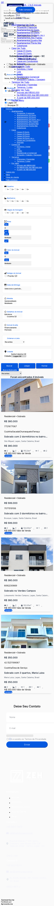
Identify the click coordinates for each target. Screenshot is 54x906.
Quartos (10, 186)
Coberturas (22, 45)
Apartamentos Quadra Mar (29, 40)
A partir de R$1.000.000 (28, 97)
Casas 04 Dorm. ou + (27, 58)
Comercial (16, 66)
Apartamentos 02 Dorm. (28, 30)
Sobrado (21, 64)
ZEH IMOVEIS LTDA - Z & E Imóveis (24, 5)
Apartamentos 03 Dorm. (28, 32)
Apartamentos (18, 24)
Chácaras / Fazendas (27, 84)
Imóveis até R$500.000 (28, 92)
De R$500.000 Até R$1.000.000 (32, 95)
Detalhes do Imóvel (14, 312)
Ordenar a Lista (13, 338)
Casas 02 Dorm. (24, 53)
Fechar (44, 366)
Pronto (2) (12, 276)
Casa (14, 48)
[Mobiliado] (10, 303)
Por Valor (16, 90)
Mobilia (10, 298)
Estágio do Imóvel (14, 273)
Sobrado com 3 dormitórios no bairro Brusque (24, 513)
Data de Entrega (13, 285)
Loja (19, 71)
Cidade (10, 352)
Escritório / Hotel (25, 69)
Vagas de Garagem (15, 210)
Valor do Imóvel (13, 250)
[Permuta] (12, 330)
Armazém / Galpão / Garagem (31, 79)
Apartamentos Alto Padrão (29, 37)
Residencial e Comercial (28, 77)
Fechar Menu (18, 100)
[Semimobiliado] (10, 301)
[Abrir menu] (2, 105)
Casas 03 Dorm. (24, 56)
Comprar (8, 456)
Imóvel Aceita (12, 325)
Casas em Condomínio (27, 61)
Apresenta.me (7, 900)
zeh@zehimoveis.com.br (21, 833)
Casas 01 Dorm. (24, 51)
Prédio (20, 74)
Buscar (9, 366)
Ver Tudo (30, 24)
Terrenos (16, 82)
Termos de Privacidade (35, 739)
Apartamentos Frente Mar (29, 43)
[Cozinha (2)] (13, 316)
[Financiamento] (12, 328)
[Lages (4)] (18, 356)
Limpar (27, 366)
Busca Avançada (10, 370)
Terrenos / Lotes (25, 87)
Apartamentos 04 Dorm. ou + (31, 35)
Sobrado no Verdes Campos (20, 591)
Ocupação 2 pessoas (27, 27)
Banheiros (11, 198)
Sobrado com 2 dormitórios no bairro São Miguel (24, 436)
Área (9, 221)
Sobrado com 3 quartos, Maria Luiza (24, 673)
